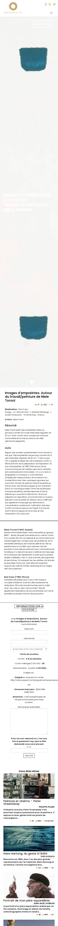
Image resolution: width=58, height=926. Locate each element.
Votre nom (29, 629)
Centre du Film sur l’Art (13, 12)
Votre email (29, 638)
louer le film (42, 24)
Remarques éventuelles (29, 707)
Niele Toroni (18, 419)
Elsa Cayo (23, 409)
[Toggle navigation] (51, 13)
